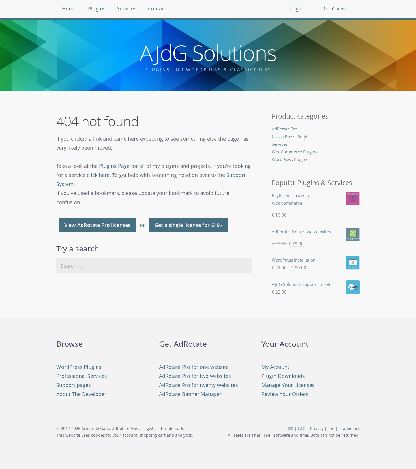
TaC (331, 428)
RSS (289, 428)
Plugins (97, 8)
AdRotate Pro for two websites (195, 375)
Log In (297, 8)
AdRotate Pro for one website (194, 366)
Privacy (316, 428)
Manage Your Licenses (288, 385)
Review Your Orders (284, 394)
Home (69, 8)
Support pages (73, 385)
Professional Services (81, 375)
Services (126, 8)
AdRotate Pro (284, 129)
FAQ (302, 428)
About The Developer (81, 394)
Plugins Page (114, 165)
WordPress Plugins (290, 159)
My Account (275, 366)
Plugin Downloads (283, 375)
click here (98, 175)
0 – (335, 8)
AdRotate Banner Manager (190, 394)
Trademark (349, 428)
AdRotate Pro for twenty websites (198, 385)
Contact (157, 8)
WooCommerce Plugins (294, 152)
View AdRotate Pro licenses (97, 225)
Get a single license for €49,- (189, 225)
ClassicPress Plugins (291, 136)
